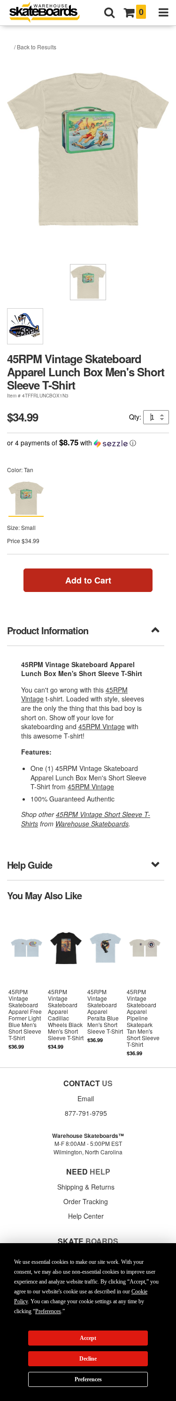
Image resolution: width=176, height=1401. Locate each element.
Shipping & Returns (86, 1186)
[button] (88, 443)
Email (85, 1098)
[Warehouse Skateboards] (49, 13)
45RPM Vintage (101, 726)
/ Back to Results (35, 47)
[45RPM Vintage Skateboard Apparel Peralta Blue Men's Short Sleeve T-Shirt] (105, 983)
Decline (88, 1358)
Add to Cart (88, 580)
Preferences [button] (48, 1311)
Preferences (88, 1379)
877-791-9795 (86, 1113)
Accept (88, 1338)
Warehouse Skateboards (92, 823)
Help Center (86, 1216)
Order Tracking (85, 1201)
